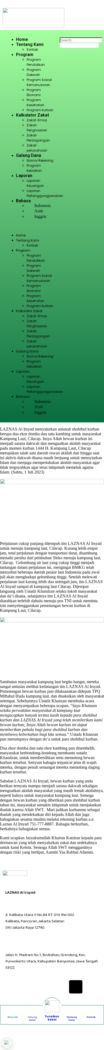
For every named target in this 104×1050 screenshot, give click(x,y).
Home (22, 39)
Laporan (24, 175)
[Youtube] (60, 986)
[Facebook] (12, 986)
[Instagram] (44, 986)
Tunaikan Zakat (52, 1018)
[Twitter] (28, 986)
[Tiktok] (75, 986)
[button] (29, 226)
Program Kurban (40, 110)
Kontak (32, 49)
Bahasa (23, 200)
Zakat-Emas (37, 120)
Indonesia (42, 205)
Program (24, 54)
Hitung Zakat (32, 1018)
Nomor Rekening (40, 160)
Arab (38, 211)
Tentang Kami (29, 44)
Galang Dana (28, 155)
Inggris (40, 216)
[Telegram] (91, 986)
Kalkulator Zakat (32, 115)
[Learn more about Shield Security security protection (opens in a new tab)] (7, 1043)
